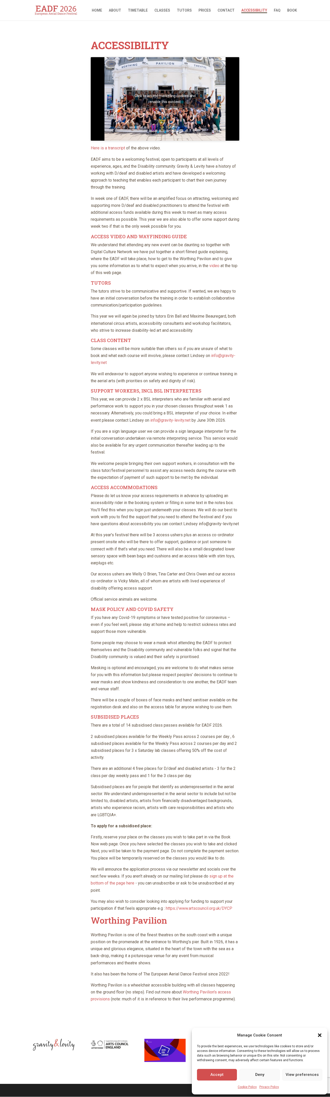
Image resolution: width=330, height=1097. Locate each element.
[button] (319, 1035)
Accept (217, 1074)
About (115, 10)
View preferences (302, 1074)
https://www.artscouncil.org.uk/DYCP (199, 908)
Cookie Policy (247, 1087)
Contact (226, 10)
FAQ (277, 10)
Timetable (138, 10)
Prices (205, 10)
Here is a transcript (108, 148)
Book (292, 10)
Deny (259, 1074)
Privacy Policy (269, 1087)
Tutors (184, 10)
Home (97, 10)
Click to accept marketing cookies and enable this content (165, 99)
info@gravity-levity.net (170, 420)
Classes (162, 10)
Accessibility (254, 10)
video (214, 265)
